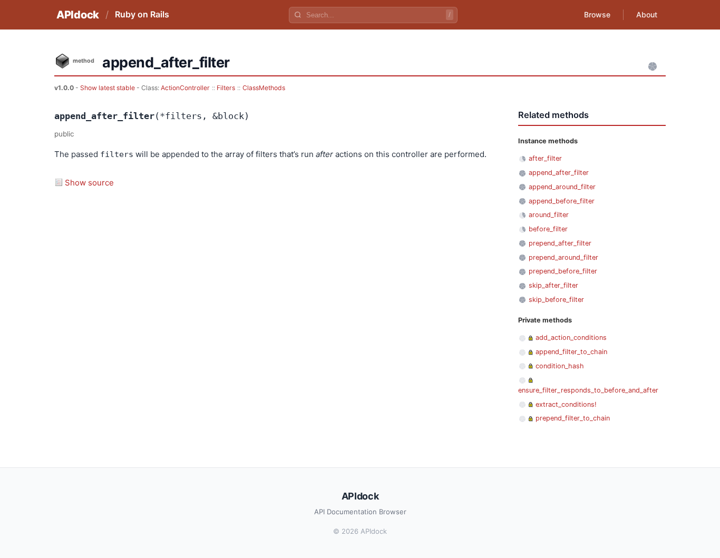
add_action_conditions (571, 337)
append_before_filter (562, 201)
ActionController (185, 88)
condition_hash (560, 366)
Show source (89, 183)
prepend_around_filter (563, 257)
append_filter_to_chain (571, 352)
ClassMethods (263, 88)
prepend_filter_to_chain (573, 418)
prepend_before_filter (563, 271)
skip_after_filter (553, 285)
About (646, 14)
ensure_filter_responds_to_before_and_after (588, 390)
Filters (226, 88)
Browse (597, 14)
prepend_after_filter (560, 243)
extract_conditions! (566, 404)
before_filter (548, 229)
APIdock (77, 14)
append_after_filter (559, 173)
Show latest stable (108, 88)
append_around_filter (562, 187)
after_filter (545, 158)
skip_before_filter (556, 300)
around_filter (549, 215)
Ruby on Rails (142, 14)
